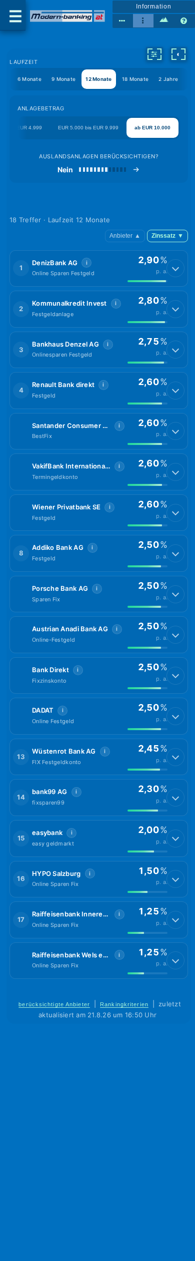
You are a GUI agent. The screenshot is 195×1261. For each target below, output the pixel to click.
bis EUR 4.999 (25, 127)
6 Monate (30, 79)
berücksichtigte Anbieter (54, 1004)
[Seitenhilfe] (184, 21)
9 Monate (64, 79)
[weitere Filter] (154, 54)
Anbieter (125, 235)
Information (154, 6)
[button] (99, 269)
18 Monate (135, 79)
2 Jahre (168, 79)
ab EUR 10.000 (152, 127)
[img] (148, 281)
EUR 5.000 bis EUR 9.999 (88, 127)
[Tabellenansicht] (122, 21)
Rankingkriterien (124, 1004)
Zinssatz (168, 235)
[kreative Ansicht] (164, 21)
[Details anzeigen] (175, 268)
